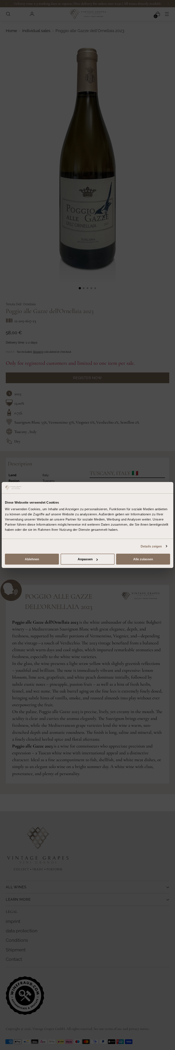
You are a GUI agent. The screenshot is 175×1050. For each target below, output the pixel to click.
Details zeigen (151, 546)
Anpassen (85, 559)
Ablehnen (32, 559)
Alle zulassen (143, 559)
